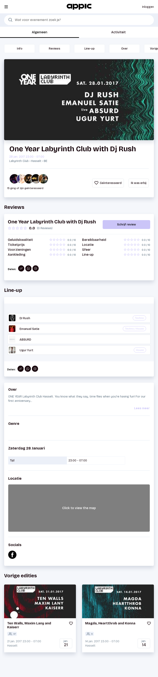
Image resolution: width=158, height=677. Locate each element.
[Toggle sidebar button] (6, 6)
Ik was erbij (138, 183)
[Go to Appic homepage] (79, 6)
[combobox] (79, 20)
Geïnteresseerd (110, 183)
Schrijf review (126, 224)
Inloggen (148, 7)
